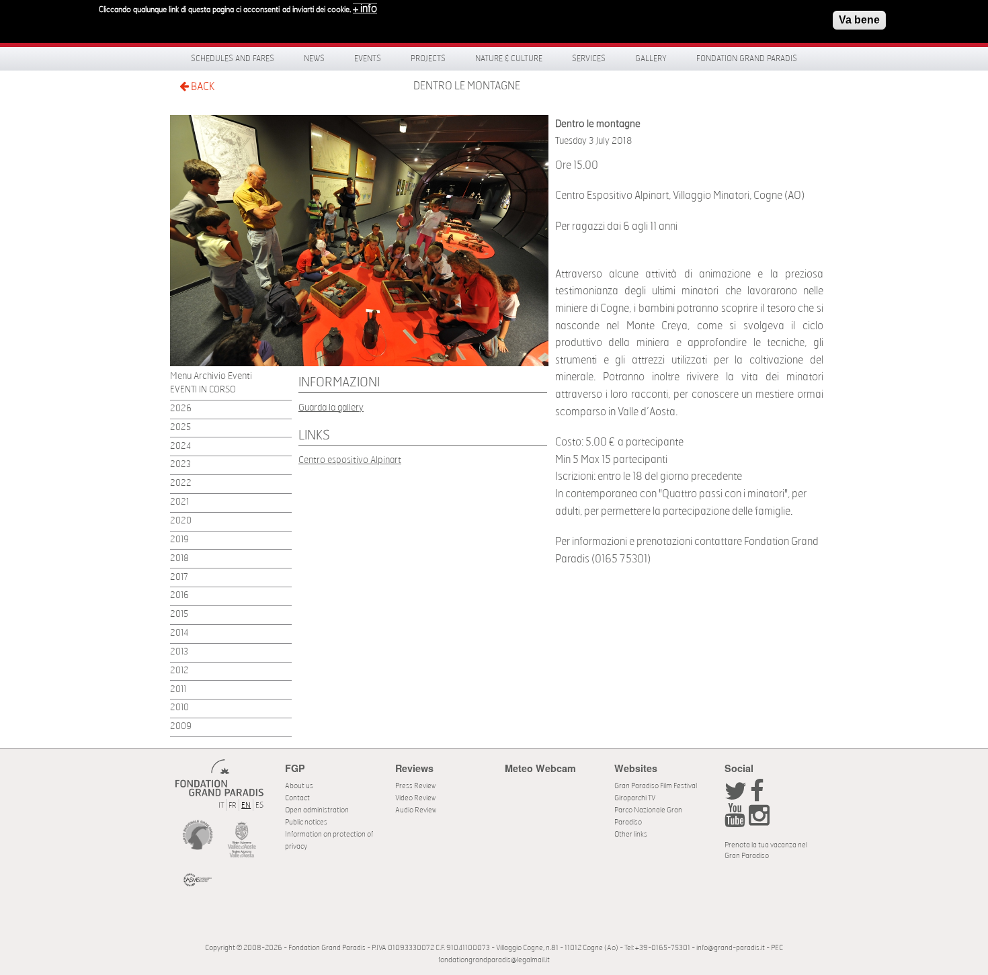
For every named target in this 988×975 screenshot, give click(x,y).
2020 (181, 521)
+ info (365, 8)
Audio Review (415, 810)
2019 (179, 540)
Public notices (306, 822)
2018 (179, 558)
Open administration (317, 810)
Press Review (415, 786)
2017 (179, 577)
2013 (179, 652)
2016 (179, 595)
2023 (180, 464)
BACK (201, 86)
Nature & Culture (508, 58)
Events (367, 58)
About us (299, 786)
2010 (179, 708)
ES (259, 805)
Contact (297, 798)
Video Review (415, 798)
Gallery (651, 58)
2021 (179, 502)
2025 (180, 427)
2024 (180, 446)
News (314, 58)
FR (233, 805)
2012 (179, 671)
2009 (181, 726)
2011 (178, 689)
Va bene (859, 20)
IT (221, 805)
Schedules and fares (232, 58)
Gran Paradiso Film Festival (655, 786)
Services (589, 58)
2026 (181, 409)
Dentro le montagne (466, 86)
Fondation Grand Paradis (746, 58)
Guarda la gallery (331, 407)
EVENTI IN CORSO (203, 390)
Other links (630, 834)
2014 (179, 633)
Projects (428, 58)
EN (246, 805)
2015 (179, 614)
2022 (181, 483)
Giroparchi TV (634, 798)
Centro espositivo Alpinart (349, 460)
